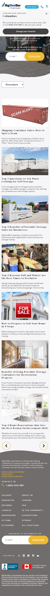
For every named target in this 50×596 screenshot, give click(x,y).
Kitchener (8, 525)
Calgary (7, 495)
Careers (27, 500)
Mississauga (9, 515)
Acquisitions (29, 515)
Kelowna (7, 505)
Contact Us (9, 481)
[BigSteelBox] (11, 5)
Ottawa (6, 520)
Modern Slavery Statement (12, 476)
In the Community (32, 510)
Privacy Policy (7, 474)
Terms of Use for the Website (13, 472)
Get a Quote (32, 7)
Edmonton (8, 500)
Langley (7, 510)
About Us (27, 495)
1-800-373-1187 (15, 485)
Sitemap (26, 520)
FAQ (24, 505)
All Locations (30, 525)
